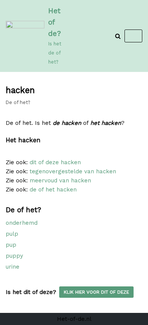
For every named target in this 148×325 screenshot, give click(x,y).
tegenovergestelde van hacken (73, 171)
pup (11, 244)
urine (12, 266)
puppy (14, 255)
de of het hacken (53, 189)
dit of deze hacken (55, 162)
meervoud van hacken (60, 180)
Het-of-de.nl (74, 319)
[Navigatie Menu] (133, 36)
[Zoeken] (118, 36)
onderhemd (22, 222)
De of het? (18, 102)
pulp (12, 233)
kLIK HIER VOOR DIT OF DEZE (96, 292)
